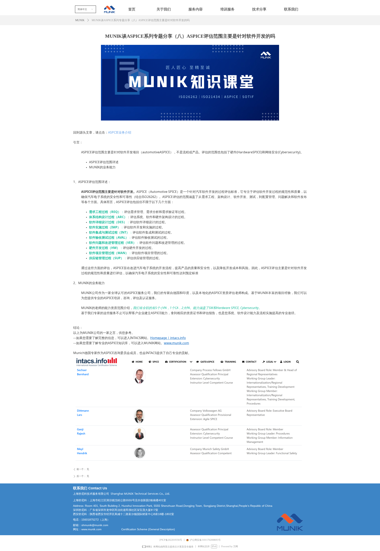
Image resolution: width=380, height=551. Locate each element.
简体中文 (82, 9)
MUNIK (80, 20)
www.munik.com (176, 343)
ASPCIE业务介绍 (119, 132)
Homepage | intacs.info (168, 338)
